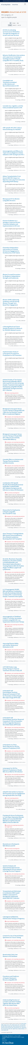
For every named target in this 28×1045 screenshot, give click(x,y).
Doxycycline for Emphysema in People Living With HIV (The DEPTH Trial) (11, 511)
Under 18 (14, 25)
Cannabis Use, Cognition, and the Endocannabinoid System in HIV (13, 107)
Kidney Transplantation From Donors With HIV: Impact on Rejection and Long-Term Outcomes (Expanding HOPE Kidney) (14, 178)
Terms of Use (4, 1040)
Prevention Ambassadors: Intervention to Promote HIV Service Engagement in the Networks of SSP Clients (11, 250)
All (10, 23)
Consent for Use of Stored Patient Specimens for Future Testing (13, 936)
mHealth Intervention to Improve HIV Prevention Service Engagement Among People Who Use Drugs (14, 793)
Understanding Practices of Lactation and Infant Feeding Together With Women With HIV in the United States (12, 1002)
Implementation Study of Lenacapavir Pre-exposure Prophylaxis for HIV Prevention (12, 353)
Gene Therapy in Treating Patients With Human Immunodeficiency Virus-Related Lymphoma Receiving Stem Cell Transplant (13, 536)
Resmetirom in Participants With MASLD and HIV (11, 845)
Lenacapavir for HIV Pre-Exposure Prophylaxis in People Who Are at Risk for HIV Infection (12, 770)
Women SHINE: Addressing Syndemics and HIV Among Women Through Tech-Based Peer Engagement (11, 302)
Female (13, 23)
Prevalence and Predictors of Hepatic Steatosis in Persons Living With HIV (11, 978)
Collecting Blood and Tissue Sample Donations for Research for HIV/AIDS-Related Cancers (12, 328)
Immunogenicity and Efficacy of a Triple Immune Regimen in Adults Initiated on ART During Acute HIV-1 (13, 152)
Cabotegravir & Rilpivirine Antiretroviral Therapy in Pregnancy (14, 917)
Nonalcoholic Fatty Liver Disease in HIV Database (10, 955)
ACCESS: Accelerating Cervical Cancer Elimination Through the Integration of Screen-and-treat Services (11, 32)
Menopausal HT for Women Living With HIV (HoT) (11, 199)
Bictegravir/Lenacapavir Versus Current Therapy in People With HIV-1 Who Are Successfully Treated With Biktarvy (12, 436)
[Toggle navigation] (25, 4)
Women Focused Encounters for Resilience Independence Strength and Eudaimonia (11, 276)
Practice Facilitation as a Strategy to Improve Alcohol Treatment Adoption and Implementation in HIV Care (11, 223)
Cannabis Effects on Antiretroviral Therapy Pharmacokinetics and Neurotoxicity (13, 461)
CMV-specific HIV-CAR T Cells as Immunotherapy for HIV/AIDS (12, 128)
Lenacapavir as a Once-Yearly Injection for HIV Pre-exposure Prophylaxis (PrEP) (11, 746)
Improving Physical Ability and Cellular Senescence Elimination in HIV (10, 645)
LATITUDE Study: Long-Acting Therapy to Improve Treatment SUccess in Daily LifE (12, 668)
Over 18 (19, 25)
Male (18, 23)
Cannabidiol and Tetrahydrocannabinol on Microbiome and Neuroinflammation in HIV (11, 83)
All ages (10, 25)
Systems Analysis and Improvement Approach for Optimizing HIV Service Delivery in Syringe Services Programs (12, 868)
